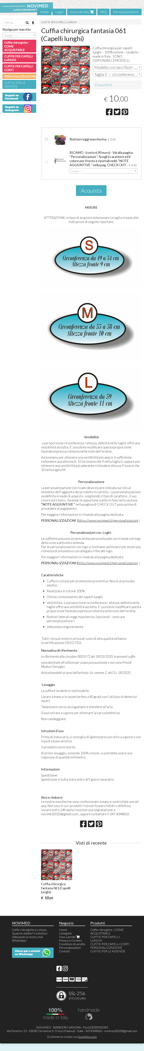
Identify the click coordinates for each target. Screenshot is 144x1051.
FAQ (103, 12)
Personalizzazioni (126, 12)
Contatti (64, 951)
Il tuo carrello (80, 12)
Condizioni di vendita (72, 944)
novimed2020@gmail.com (120, 1031)
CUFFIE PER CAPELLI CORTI (18, 67)
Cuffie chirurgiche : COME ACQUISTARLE (16, 46)
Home (44, 12)
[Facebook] (59, 969)
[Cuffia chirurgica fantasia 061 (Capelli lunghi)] (65, 70)
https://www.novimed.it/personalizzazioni (108, 520)
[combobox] (117, 67)
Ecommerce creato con (72, 1036)
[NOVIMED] (72, 7)
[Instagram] (65, 969)
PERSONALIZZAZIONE (20, 76)
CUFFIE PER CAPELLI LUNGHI (59, 22)
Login (59, 12)
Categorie (65, 933)
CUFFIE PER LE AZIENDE (14, 84)
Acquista (91, 190)
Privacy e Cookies (70, 940)
